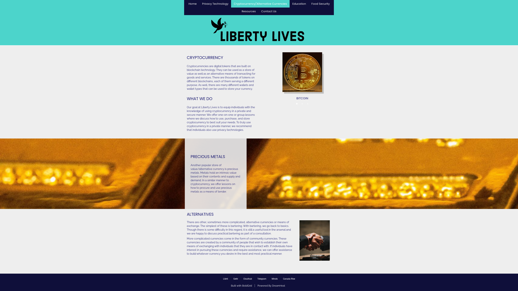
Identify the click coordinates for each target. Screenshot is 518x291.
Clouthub (247, 279)
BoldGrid (247, 285)
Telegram (261, 279)
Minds (275, 279)
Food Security (320, 4)
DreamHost (278, 285)
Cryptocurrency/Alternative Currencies (260, 4)
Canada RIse (289, 279)
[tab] (297, 107)
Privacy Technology (215, 4)
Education (299, 4)
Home (192, 4)
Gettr (235, 279)
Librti (225, 279)
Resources (249, 11)
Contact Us (268, 11)
